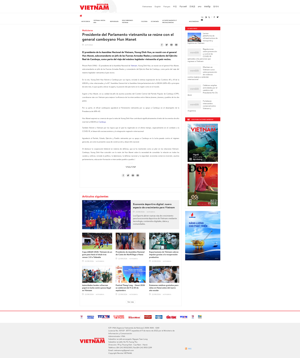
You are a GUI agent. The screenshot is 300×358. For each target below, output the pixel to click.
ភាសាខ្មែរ (207, 6)
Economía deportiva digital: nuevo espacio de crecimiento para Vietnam (154, 205)
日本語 (192, 6)
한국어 (216, 6)
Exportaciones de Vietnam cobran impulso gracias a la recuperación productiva (163, 254)
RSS (189, 348)
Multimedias (194, 21)
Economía (155, 21)
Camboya (102, 122)
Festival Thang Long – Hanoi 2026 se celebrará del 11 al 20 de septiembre (130, 288)
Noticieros (85, 21)
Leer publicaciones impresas (202, 120)
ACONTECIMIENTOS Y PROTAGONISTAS (169, 21)
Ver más (130, 302)
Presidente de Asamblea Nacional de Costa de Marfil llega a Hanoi (130, 253)
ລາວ (199, 6)
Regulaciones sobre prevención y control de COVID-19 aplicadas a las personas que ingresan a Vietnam (202, 55)
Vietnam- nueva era (99, 21)
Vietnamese (147, 6)
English (158, 6)
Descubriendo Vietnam (127, 21)
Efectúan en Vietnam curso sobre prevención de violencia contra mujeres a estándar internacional (202, 73)
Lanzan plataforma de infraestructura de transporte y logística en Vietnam (203, 38)
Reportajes (114, 21)
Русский (183, 6)
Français (166, 6)
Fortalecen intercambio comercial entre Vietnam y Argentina (202, 106)
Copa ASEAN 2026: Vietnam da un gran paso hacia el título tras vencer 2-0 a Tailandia (97, 254)
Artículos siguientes (95, 196)
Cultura (144, 21)
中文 (175, 6)
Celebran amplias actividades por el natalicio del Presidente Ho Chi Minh (203, 90)
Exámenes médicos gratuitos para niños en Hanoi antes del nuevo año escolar (163, 288)
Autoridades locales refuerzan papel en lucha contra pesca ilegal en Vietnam (96, 288)
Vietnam (134, 65)
